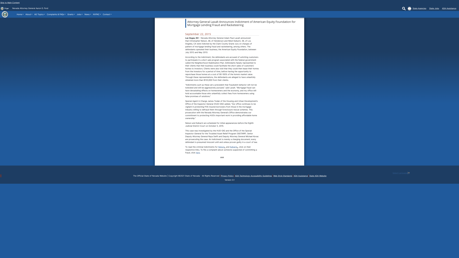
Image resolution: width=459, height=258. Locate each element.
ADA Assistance (449, 8)
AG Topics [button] (39, 14)
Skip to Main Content (10, 2)
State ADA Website (317, 176)
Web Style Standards (282, 176)
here (198, 152)
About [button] (28, 14)
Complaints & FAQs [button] (55, 14)
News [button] (87, 14)
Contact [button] (106, 14)
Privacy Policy (227, 176)
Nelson (221, 147)
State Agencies (419, 8)
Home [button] (19, 14)
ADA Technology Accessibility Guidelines (253, 176)
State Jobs (434, 8)
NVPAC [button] (96, 14)
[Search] (403, 9)
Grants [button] (70, 14)
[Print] (409, 9)
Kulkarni (233, 147)
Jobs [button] (79, 14)
